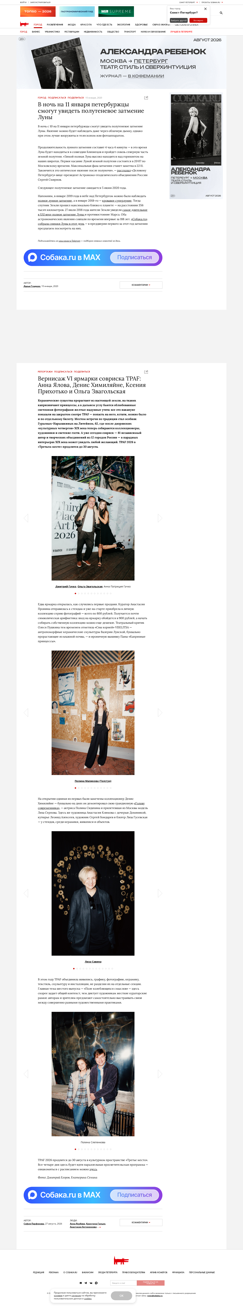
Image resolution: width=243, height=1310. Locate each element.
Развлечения (55, 24)
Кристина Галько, (96, 1223)
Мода (72, 24)
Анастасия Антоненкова (83, 1226)
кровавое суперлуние (117, 200)
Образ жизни (161, 24)
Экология (123, 24)
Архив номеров (158, 1272)
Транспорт (130, 32)
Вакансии (87, 1272)
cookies (88, 1298)
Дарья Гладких (32, 286)
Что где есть (104, 24)
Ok (121, 1295)
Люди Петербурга (107, 1272)
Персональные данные (202, 1272)
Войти (23, 2)
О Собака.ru (70, 1272)
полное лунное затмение (55, 200)
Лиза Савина (93, 961)
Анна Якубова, (78, 1223)
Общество (113, 32)
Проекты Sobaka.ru (211, 2)
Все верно (198, 20)
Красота (86, 24)
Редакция (38, 1272)
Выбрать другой (179, 20)
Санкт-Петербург (187, 2)
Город (38, 24)
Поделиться (76, 97)
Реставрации (72, 32)
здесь (93, 1169)
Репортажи (45, 371)
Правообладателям (133, 1272)
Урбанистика (52, 32)
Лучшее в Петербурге (181, 32)
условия (58, 1295)
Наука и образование (153, 32)
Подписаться (57, 97)
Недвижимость (93, 32)
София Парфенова (34, 1223)
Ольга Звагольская (90, 586)
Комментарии (140, 285)
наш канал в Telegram (69, 240)
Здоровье (141, 24)
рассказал (124, 170)
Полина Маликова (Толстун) (93, 781)
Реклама (54, 1272)
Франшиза (178, 1272)
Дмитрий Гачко (66, 586)
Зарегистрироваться (40, 2)
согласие (76, 1295)
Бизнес (36, 32)
